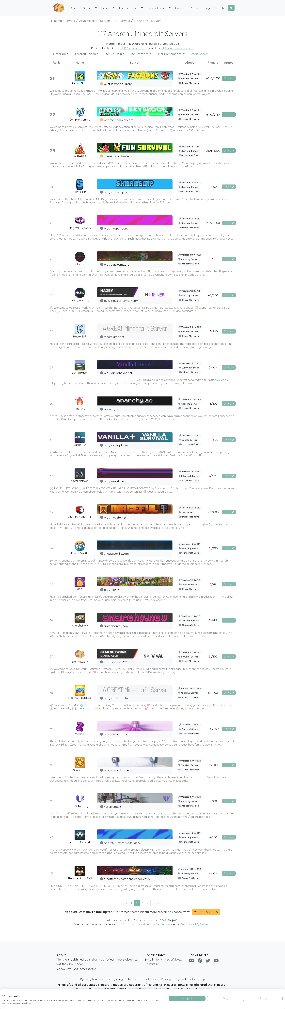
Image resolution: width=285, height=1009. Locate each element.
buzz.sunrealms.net (117, 770)
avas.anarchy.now (116, 626)
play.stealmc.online (116, 698)
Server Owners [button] (157, 8)
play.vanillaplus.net (116, 445)
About (71, 964)
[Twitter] (208, 960)
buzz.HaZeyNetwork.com (121, 300)
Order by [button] (59, 54)
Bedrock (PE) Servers (195, 924)
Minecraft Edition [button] (84, 54)
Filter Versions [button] (139, 54)
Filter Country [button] (112, 54)
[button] (108, 8)
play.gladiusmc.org (116, 264)
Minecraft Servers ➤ (206, 912)
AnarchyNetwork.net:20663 (122, 842)
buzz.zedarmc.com (116, 734)
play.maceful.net (115, 517)
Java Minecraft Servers (150, 924)
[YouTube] (216, 960)
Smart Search (199, 54)
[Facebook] (200, 960)
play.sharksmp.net (116, 192)
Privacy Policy (170, 979)
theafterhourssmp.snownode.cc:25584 (129, 879)
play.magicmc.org (116, 228)
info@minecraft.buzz (168, 959)
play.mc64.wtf (113, 589)
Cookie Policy (196, 979)
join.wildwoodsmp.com (119, 156)
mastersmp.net (114, 336)
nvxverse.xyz (112, 806)
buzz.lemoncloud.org (118, 84)
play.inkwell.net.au (116, 481)
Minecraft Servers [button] (82, 8)
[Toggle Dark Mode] (231, 8)
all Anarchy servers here (177, 48)
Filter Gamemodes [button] (169, 54)
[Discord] (191, 960)
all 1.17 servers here (132, 48)
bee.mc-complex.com (118, 120)
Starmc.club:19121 (115, 662)
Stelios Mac (96, 959)
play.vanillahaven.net (118, 373)
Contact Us (151, 964)
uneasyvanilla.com (116, 553)
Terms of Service (148, 979)
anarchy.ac (111, 409)
